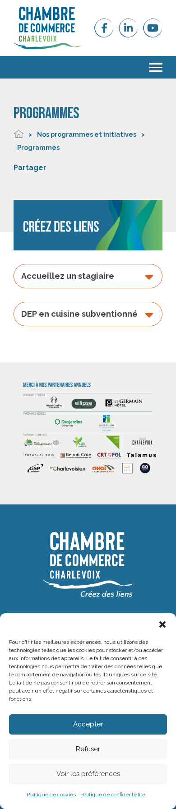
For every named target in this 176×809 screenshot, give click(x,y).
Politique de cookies (51, 794)
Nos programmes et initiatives (86, 134)
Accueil (18, 134)
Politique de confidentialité (112, 794)
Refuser (88, 749)
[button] (162, 624)
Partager (30, 167)
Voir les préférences (88, 774)
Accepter (88, 724)
